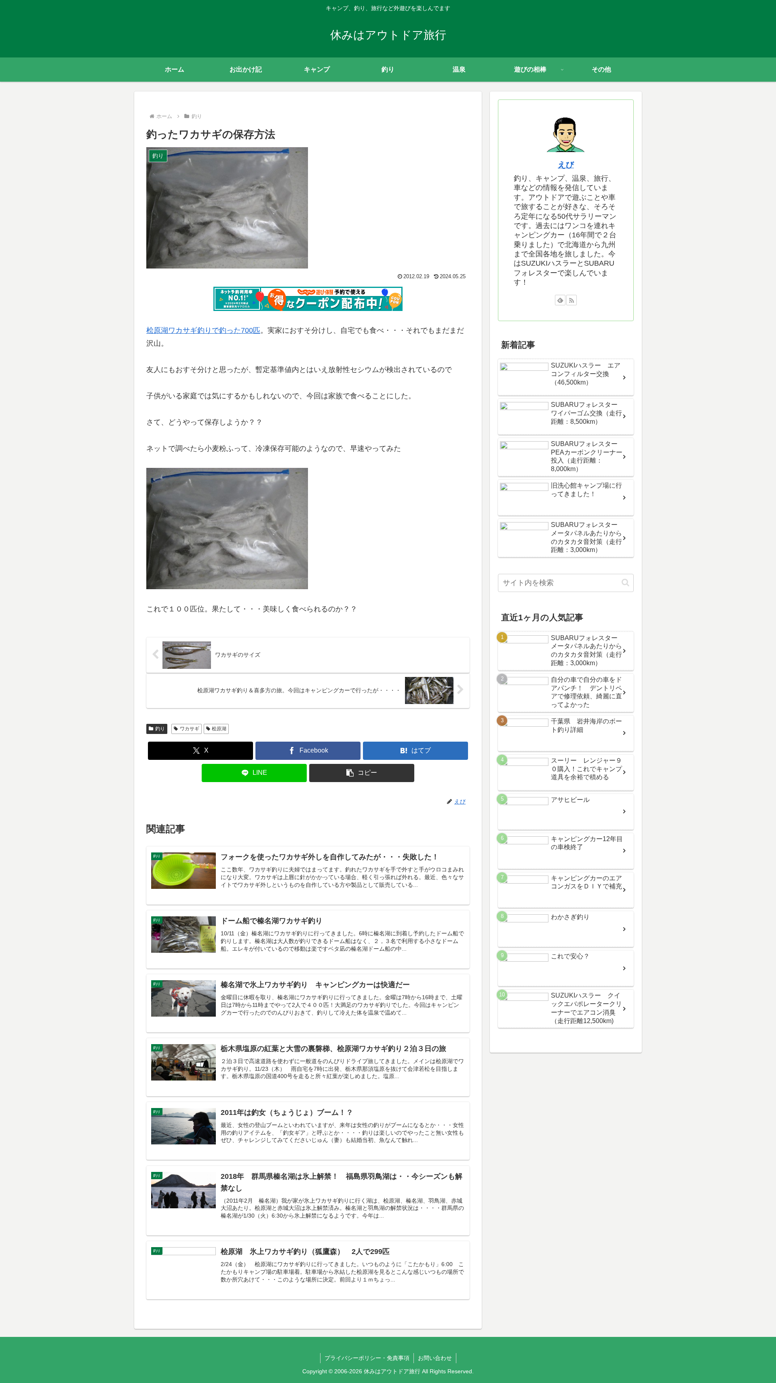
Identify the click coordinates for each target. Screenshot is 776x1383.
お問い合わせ (435, 1358)
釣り (160, 729)
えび (566, 164)
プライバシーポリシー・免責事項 (367, 1358)
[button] (361, 773)
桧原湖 (219, 729)
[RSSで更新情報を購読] (571, 300)
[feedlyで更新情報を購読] (560, 300)
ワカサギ (189, 729)
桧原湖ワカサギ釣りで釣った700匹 (203, 330)
